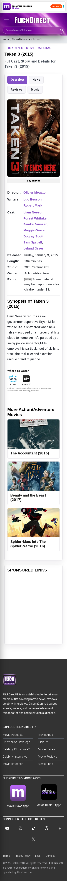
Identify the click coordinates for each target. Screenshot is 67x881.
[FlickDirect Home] (33, 20)
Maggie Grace (33, 230)
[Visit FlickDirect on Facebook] (59, 828)
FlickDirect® (55, 863)
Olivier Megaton (35, 192)
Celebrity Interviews (15, 756)
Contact (50, 855)
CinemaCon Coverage (16, 742)
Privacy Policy (23, 855)
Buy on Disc (33, 180)
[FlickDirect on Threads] (46, 828)
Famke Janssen (35, 224)
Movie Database (21, 39)
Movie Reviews (47, 756)
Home (6, 39)
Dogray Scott (33, 236)
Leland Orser (33, 248)
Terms (6, 855)
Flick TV (43, 742)
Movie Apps (45, 734)
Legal (38, 855)
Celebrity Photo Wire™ (16, 749)
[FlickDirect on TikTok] (33, 828)
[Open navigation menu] (6, 21)
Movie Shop (45, 764)
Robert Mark (32, 205)
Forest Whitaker (35, 218)
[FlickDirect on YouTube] (7, 828)
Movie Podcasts (13, 734)
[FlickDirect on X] (33, 839)
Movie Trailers (46, 749)
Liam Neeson (33, 212)
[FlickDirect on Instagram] (20, 828)
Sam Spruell (32, 242)
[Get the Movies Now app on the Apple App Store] (33, 6)
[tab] (17, 80)
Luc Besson (32, 199)
